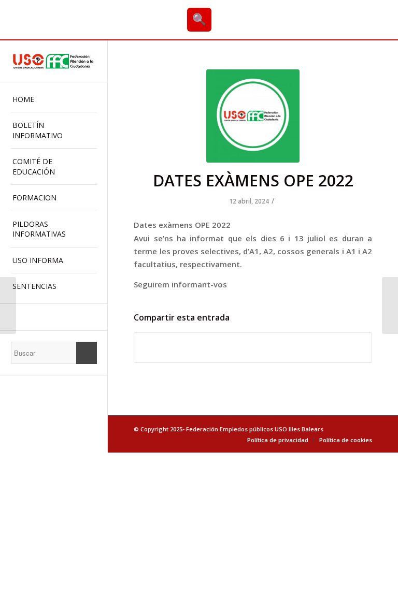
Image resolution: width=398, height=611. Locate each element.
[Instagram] (53, 317)
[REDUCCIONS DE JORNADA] (390, 305)
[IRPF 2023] (8, 305)
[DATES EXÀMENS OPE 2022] (253, 116)
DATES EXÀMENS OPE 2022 (253, 180)
